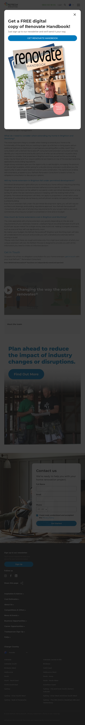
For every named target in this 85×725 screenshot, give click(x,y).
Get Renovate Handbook (42, 38)
